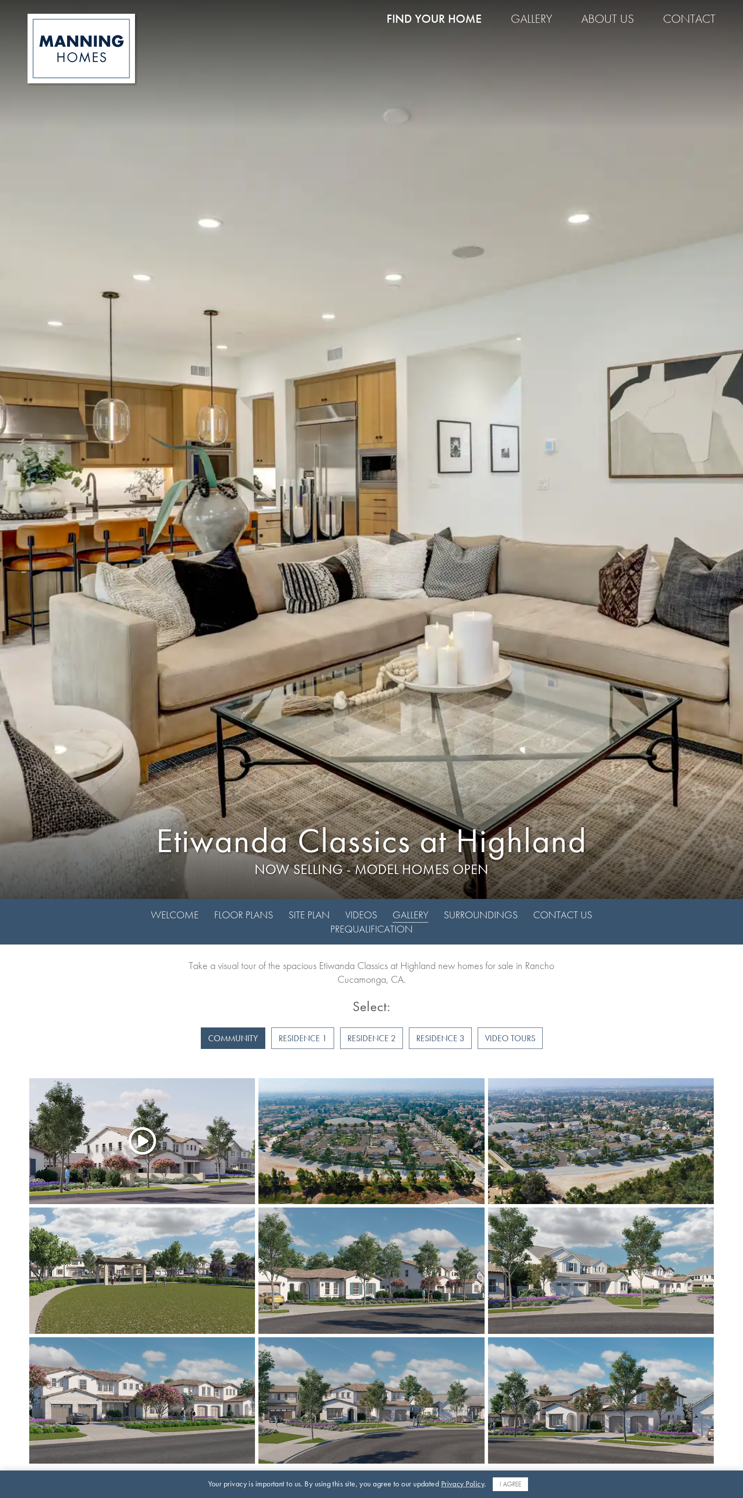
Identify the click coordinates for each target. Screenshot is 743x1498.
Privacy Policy (462, 1484)
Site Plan (309, 915)
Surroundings (481, 915)
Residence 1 (303, 1038)
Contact (689, 19)
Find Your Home (434, 19)
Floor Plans (243, 915)
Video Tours (510, 1038)
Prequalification (371, 929)
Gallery (531, 19)
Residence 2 (371, 1038)
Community (233, 1038)
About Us (607, 19)
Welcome (175, 915)
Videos (361, 915)
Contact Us (562, 915)
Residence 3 (440, 1038)
